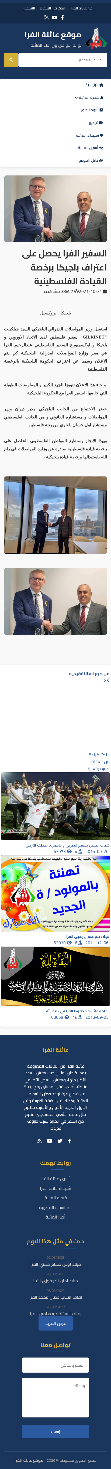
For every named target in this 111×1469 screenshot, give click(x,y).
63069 (57, 1017)
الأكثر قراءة (99, 755)
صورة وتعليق (98, 768)
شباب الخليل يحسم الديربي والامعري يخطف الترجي (67, 845)
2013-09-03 (97, 1017)
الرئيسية (92, 84)
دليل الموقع (88, 160)
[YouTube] (54, 17)
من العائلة (100, 761)
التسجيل (29, 8)
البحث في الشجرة (53, 8)
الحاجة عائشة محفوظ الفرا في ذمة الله (78, 1011)
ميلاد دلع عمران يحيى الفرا (88, 936)
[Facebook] (62, 17)
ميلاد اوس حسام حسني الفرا (55, 1264)
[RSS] (46, 17)
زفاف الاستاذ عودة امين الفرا (55, 1313)
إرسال (55, 1431)
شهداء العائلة (88, 135)
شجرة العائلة (89, 97)
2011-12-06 (97, 943)
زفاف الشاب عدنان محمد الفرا (55, 1297)
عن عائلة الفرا (81, 8)
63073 (60, 851)
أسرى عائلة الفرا (55, 1178)
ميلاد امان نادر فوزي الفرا (55, 1281)
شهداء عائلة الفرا (55, 1188)
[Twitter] (60, 1141)
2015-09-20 (97, 851)
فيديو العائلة (55, 1198)
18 (75, 1017)
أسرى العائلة (88, 147)
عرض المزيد (55, 1323)
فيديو (94, 122)
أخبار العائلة (55, 1217)
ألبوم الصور (90, 109)
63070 (60, 943)
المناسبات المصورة (55, 1207)
